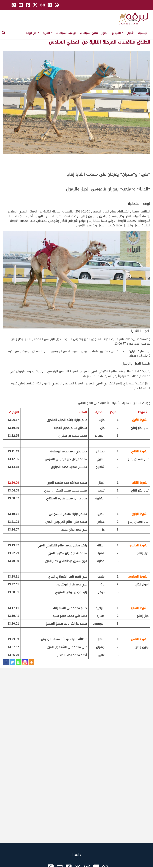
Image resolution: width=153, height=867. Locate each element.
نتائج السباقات (89, 33)
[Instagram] (25, 662)
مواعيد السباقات (66, 33)
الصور (105, 33)
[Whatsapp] (18, 662)
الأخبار (130, 33)
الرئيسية (143, 33)
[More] (31, 662)
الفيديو (117, 33)
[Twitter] (12, 662)
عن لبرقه (31, 33)
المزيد (47, 33)
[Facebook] (6, 662)
